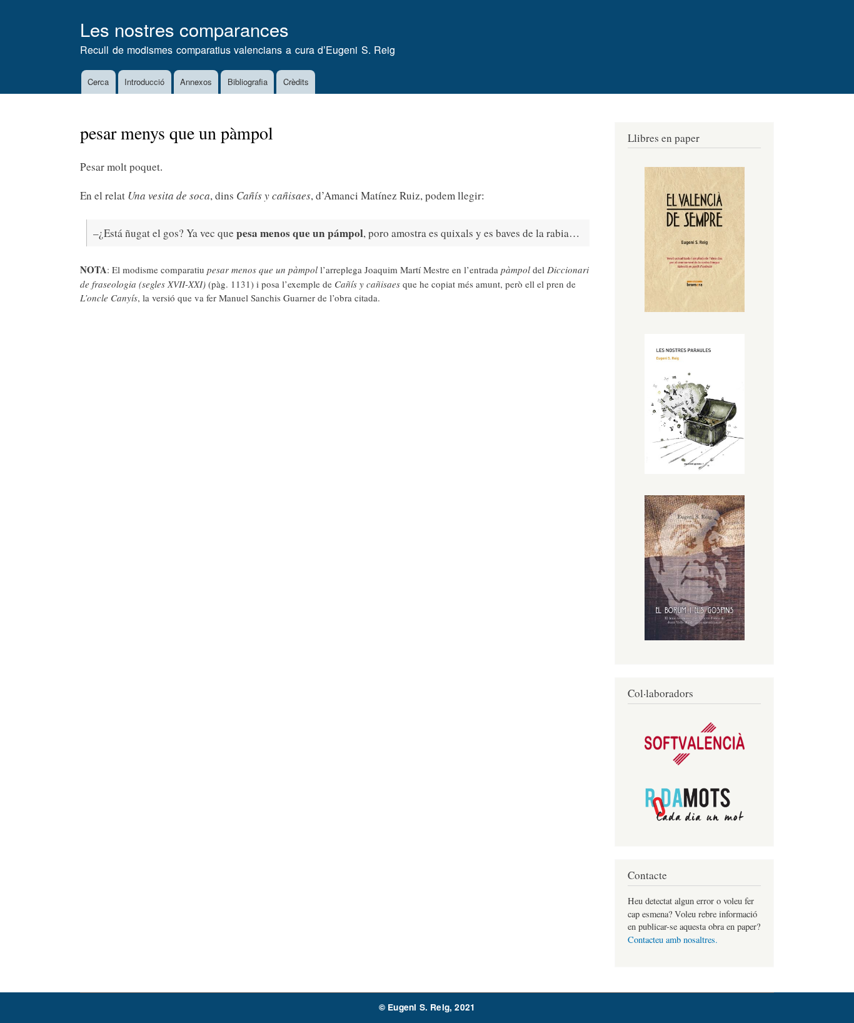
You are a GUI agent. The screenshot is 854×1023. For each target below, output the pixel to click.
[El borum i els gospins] (695, 637)
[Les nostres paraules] (695, 470)
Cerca (98, 82)
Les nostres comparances (184, 29)
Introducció (144, 82)
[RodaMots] (695, 819)
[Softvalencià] (695, 762)
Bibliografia (248, 82)
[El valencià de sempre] (695, 309)
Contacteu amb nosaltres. (673, 939)
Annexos (196, 82)
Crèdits (296, 82)
